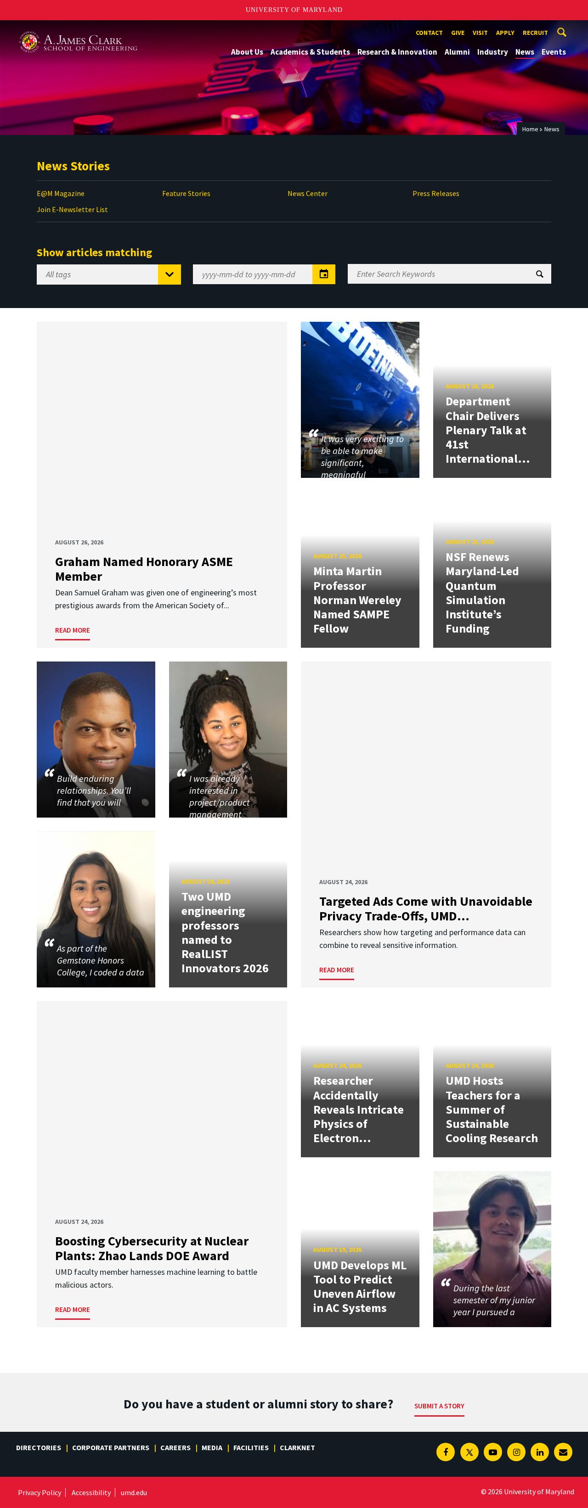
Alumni (457, 52)
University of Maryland (294, 9)
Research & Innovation (397, 52)
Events (554, 52)
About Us (247, 52)
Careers (175, 1447)
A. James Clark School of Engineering (78, 28)
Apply (505, 32)
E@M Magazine (61, 193)
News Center (308, 193)
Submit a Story (439, 1405)
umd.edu (134, 1492)
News (524, 52)
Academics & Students (310, 52)
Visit (480, 32)
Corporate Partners (110, 1447)
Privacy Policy (39, 1492)
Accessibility (91, 1492)
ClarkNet (297, 1447)
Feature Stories (186, 193)
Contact (429, 32)
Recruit (535, 32)
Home (530, 129)
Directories (38, 1447)
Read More (72, 630)
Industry (492, 52)
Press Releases (436, 193)
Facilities (251, 1447)
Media (212, 1447)
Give (457, 32)
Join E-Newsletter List (72, 209)
